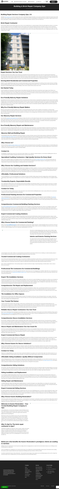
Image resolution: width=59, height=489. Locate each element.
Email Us (5, 487)
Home (12, 1)
